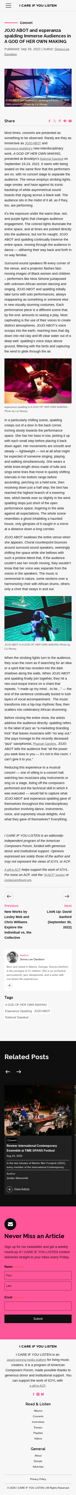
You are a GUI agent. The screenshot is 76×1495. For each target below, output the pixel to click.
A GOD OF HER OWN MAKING (26, 1004)
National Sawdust (51, 158)
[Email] (70, 120)
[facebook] (33, 1394)
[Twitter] (54, 120)
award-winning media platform (26, 1359)
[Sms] (64, 120)
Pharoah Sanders (44, 743)
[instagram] (38, 1394)
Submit (38, 1318)
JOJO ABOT (33, 143)
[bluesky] (42, 1394)
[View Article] (38, 1140)
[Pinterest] (59, 120)
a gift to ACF (38, 1385)
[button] (8, 5)
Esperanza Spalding (18, 1011)
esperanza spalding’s (18, 148)
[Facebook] (49, 120)
